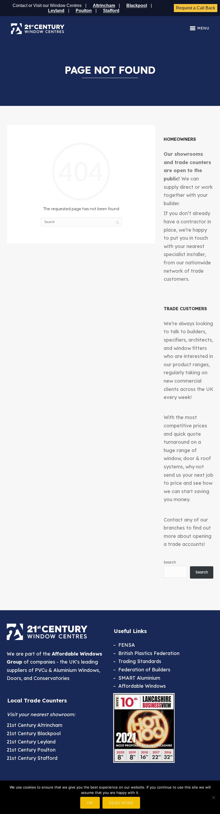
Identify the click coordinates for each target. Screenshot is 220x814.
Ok (90, 803)
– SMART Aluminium (136, 678)
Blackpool (136, 5)
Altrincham (104, 5)
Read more (121, 803)
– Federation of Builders (141, 670)
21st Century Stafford (32, 758)
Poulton (84, 10)
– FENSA (124, 645)
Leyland (56, 10)
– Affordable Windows (139, 686)
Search (170, 562)
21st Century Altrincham (34, 725)
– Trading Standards (137, 661)
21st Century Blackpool (34, 733)
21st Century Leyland (31, 742)
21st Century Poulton (31, 750)
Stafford (111, 10)
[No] (213, 797)
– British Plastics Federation (146, 653)
